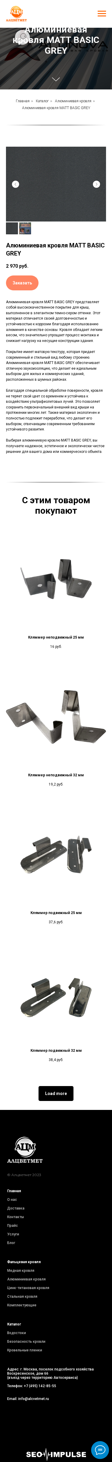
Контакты (15, 1220)
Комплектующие (21, 1308)
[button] (22, 285)
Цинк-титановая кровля (28, 1290)
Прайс (12, 1228)
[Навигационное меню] (102, 14)
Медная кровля (20, 1273)
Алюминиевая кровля (73, 104)
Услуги (13, 1237)
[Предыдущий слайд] (15, 187)
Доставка (15, 1211)
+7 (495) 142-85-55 (40, 1389)
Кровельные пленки (24, 1353)
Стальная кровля (22, 1299)
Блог (11, 1245)
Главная (23, 104)
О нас (12, 1202)
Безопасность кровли (26, 1344)
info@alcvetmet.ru (33, 1401)
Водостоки (16, 1336)
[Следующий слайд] (96, 187)
